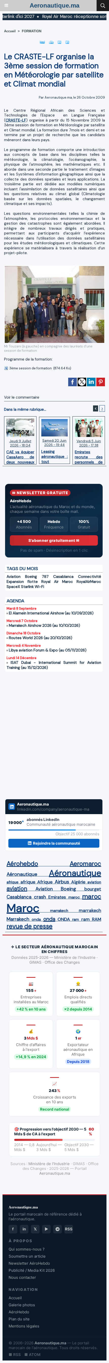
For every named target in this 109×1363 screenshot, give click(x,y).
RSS (68, 1229)
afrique (13, 882)
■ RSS (15, 1354)
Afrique (44, 882)
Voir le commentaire (21, 397)
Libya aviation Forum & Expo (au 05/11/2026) (47, 650)
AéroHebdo (19, 1312)
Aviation (14, 576)
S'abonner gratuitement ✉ (53, 540)
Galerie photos (22, 1304)
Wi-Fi (39, 586)
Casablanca (63, 576)
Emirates (57, 897)
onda (36, 919)
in (24, 1229)
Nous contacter (22, 1277)
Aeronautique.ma (54, 5)
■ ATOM (32, 1354)
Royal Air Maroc (57, 581)
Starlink (27, 586)
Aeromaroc (85, 864)
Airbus (62, 881)
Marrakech (18, 919)
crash (40, 897)
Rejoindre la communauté (56, 843)
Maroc (23, 908)
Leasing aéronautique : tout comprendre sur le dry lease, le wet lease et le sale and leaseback (54, 455)
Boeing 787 (36, 576)
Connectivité (89, 576)
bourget (92, 889)
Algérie (78, 882)
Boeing (68, 889)
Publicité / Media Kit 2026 (32, 1270)
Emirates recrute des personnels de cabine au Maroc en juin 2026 (89, 456)
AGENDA (15, 601)
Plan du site (19, 1319)
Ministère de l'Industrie (49, 1163)
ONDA (64, 919)
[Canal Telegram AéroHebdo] (57, 1229)
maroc (74, 897)
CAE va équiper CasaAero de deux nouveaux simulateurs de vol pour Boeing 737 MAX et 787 (20, 456)
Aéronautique (22, 874)
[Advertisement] (49, 732)
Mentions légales (24, 1326)
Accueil (10, 31)
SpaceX (13, 586)
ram (75, 919)
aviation (94, 882)
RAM (96, 919)
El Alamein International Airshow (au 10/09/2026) (51, 613)
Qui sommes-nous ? (27, 1249)
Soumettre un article (27, 1256)
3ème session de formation (30, 368)
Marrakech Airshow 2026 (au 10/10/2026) (44, 625)
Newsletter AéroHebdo (29, 1263)
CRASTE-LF (16, 120)
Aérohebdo (22, 864)
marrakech (59, 910)
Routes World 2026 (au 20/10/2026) (40, 637)
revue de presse (29, 926)
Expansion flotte (22, 581)
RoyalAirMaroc (89, 581)
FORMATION (31, 31)
